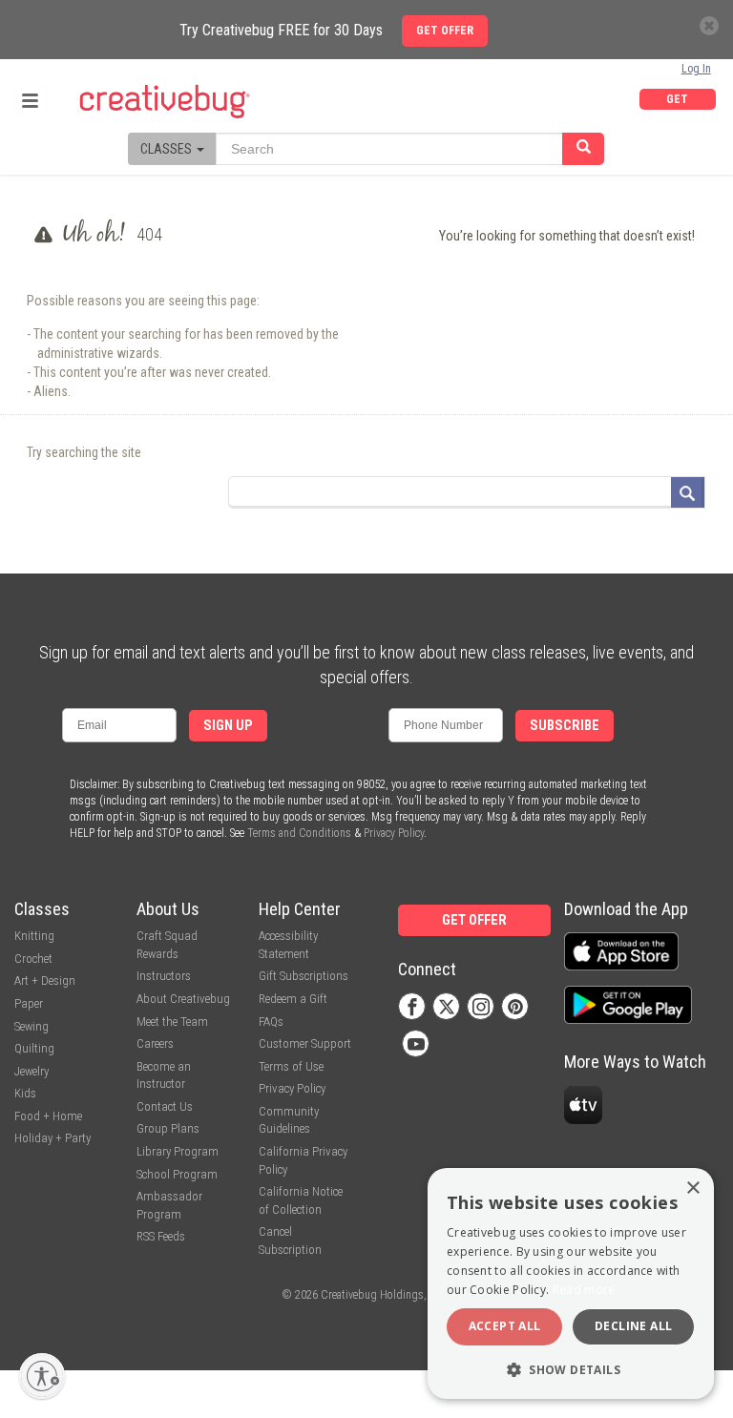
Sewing (31, 1026)
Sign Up (228, 726)
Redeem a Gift (293, 998)
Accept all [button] (505, 1326)
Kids (25, 1093)
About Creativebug (183, 998)
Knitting (34, 935)
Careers (155, 1043)
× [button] (692, 1188)
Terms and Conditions (299, 833)
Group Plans (167, 1128)
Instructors (163, 976)
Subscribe (564, 726)
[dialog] (571, 1283)
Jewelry (31, 1071)
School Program (177, 1174)
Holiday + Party (52, 1138)
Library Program (177, 1151)
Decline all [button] (633, 1326)
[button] (571, 1369)
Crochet (33, 958)
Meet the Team (172, 1021)
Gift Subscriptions (303, 976)
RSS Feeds (160, 1236)
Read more (584, 1290)
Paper (28, 1003)
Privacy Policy (394, 833)
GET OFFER (677, 101)
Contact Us (164, 1106)
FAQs (271, 1021)
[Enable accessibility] (42, 1376)
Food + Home (48, 1116)
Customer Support (305, 1043)
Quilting (34, 1048)
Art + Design (44, 980)
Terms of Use (291, 1066)
